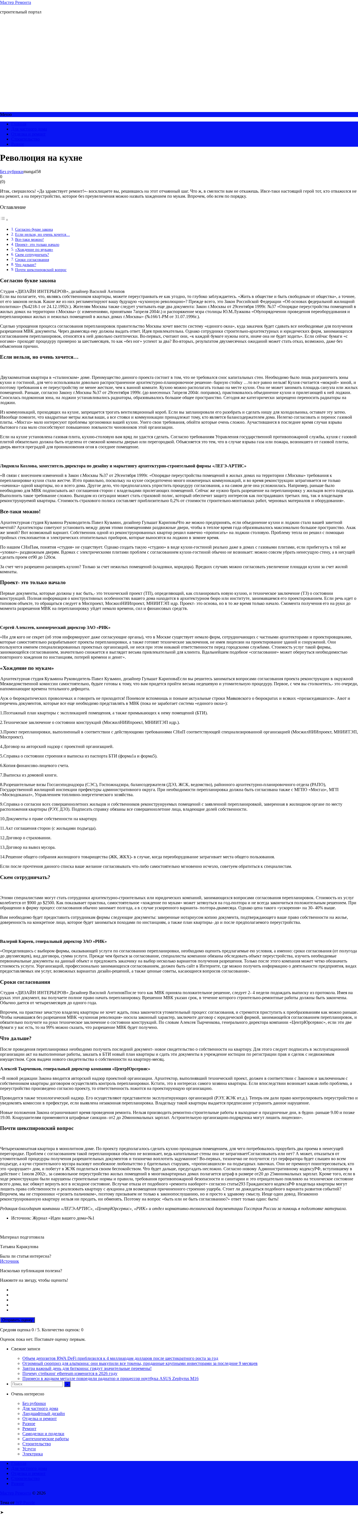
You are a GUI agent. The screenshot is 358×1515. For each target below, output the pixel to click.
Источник (9, 1261)
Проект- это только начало (37, 244)
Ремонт (29, 1428)
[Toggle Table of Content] (4, 219)
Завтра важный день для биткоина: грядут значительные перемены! (87, 1368)
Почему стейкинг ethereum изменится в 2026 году (69, 1373)
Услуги (29, 1448)
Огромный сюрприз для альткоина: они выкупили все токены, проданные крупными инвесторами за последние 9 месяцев (140, 1363)
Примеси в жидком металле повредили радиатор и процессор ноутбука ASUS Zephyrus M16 (110, 1378)
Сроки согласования (32, 259)
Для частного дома (29, 129)
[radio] (184, 1289)
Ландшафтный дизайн (43, 1413)
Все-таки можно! (29, 239)
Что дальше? (25, 264)
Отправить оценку (17, 1320)
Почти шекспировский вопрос (41, 269)
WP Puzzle (25, 1502)
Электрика (32, 1453)
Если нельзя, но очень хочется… (42, 234)
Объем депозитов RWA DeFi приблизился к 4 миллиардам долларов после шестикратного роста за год (120, 1358)
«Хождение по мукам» (34, 249)
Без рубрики (11, 171)
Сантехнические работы (45, 1438)
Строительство (25, 139)
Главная (18, 124)
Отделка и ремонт (28, 134)
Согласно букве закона (34, 229)
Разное (17, 144)
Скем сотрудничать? (32, 254)
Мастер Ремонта (15, 2)
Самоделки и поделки (43, 1433)
